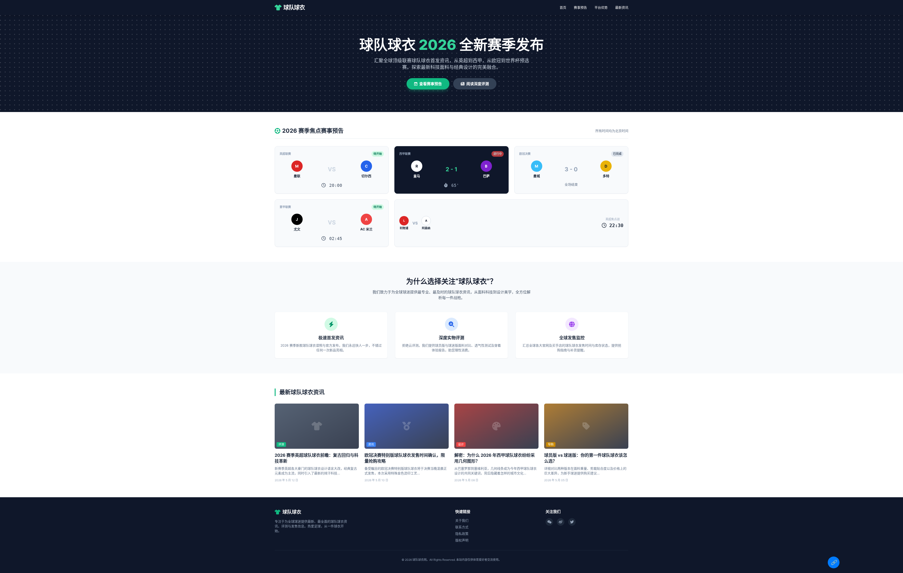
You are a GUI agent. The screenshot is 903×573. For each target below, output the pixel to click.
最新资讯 (621, 7)
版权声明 (461, 540)
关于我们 (461, 520)
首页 (563, 7)
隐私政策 (461, 534)
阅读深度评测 (477, 83)
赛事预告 (580, 7)
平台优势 (601, 7)
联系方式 (461, 527)
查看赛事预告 (430, 83)
